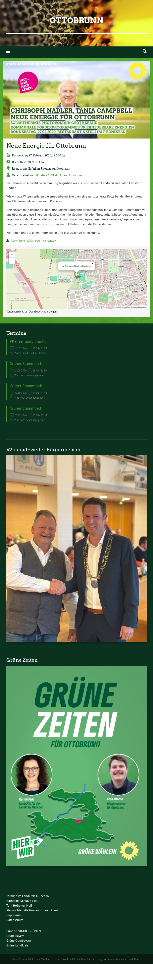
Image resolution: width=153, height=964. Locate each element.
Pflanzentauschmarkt (28, 341)
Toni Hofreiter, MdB (19, 905)
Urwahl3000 (68, 959)
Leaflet (117, 307)
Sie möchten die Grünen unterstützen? (32, 910)
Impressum (14, 915)
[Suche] (145, 51)
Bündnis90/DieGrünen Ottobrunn (59, 175)
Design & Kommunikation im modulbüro (118, 959)
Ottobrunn (76, 20)
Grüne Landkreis (17, 945)
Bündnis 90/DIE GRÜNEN (23, 931)
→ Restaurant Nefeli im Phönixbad (76, 266)
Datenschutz (14, 920)
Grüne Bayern (15, 936)
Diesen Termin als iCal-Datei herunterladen (34, 240)
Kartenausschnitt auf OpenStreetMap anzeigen (31, 311)
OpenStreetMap (139, 307)
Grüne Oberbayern (18, 940)
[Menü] (8, 51)
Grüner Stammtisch (26, 363)
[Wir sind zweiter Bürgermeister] (76, 641)
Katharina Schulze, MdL (22, 901)
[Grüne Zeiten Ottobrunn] (76, 865)
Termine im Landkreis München (27, 896)
